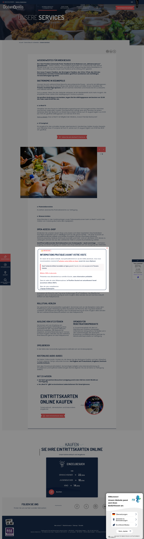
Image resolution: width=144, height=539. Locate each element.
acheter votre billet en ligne (68, 261)
